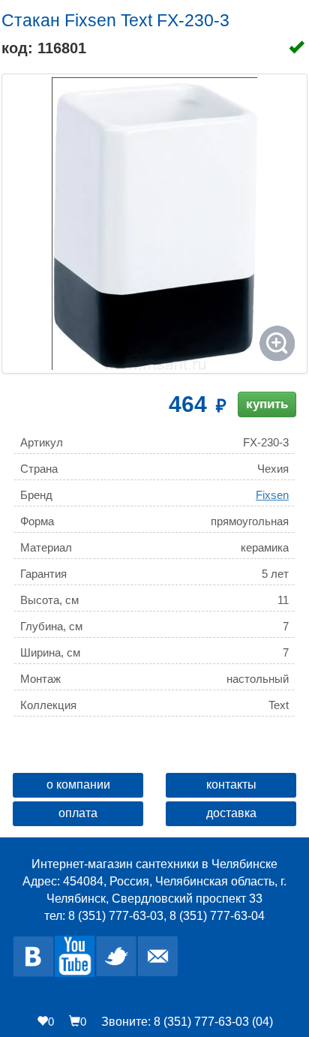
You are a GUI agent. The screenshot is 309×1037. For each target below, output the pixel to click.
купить (267, 404)
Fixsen (272, 494)
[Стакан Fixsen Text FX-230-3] (154, 223)
